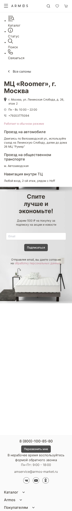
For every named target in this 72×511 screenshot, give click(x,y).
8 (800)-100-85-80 (36, 441)
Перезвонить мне (36, 449)
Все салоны (21, 71)
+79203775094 (18, 115)
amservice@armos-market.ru (36, 472)
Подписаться (36, 247)
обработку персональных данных (38, 263)
